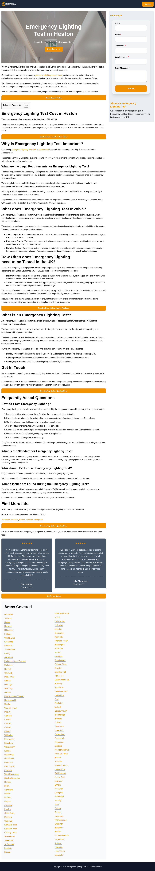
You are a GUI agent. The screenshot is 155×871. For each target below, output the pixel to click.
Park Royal (9, 677)
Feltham (7, 634)
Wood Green (60, 660)
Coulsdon (59, 703)
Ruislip (7, 704)
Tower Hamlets (61, 691)
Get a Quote (52, 49)
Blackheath (59, 738)
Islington (58, 629)
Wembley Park (10, 708)
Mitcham (8, 817)
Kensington (9, 739)
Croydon (58, 668)
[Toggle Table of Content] (25, 106)
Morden (7, 798)
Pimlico (7, 809)
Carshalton (59, 633)
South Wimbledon (12, 778)
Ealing (7, 653)
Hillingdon (38, 520)
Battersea (8, 762)
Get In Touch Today (54, 98)
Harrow (7, 692)
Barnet (57, 652)
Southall (14, 520)
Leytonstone (60, 769)
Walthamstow (60, 773)
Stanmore (8, 790)
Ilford (57, 804)
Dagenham (59, 839)
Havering (58, 847)
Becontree (59, 828)
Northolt (7, 669)
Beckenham (60, 734)
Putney (7, 712)
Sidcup (58, 808)
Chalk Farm (9, 813)
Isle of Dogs (60, 715)
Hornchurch (60, 851)
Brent (6, 786)
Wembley (8, 688)
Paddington (9, 766)
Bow (56, 699)
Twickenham (9, 650)
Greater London (61, 765)
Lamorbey (59, 816)
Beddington (60, 645)
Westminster (9, 836)
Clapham (8, 821)
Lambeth (8, 848)
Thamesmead (60, 820)
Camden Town (10, 825)
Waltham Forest (61, 754)
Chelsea (8, 770)
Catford (58, 723)
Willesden (8, 735)
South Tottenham (62, 680)
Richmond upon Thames (15, 661)
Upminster (59, 855)
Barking (58, 800)
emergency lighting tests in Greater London (30, 150)
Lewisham (59, 726)
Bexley (58, 832)
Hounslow (5, 520)
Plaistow (58, 761)
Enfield (58, 758)
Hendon (7, 782)
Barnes (7, 681)
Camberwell (60, 621)
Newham (58, 781)
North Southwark (62, 614)
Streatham (8, 840)
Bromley (58, 719)
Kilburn (7, 751)
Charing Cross (10, 833)
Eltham (58, 785)
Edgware (8, 805)
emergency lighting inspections (48, 75)
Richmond (8, 665)
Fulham (7, 724)
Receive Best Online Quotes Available (53, 308)
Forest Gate (60, 777)
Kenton (7, 720)
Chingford (59, 793)
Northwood (9, 759)
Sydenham (59, 688)
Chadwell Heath (62, 835)
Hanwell (29, 520)
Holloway (59, 625)
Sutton (57, 617)
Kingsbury (8, 743)
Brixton (7, 852)
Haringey (58, 656)
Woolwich (59, 789)
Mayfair (7, 801)
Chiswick (8, 673)
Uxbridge (8, 685)
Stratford (58, 746)
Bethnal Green (61, 664)
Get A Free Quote (54, 596)
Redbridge (59, 797)
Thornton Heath (61, 641)
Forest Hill (59, 676)
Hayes (22, 520)
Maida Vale (9, 755)
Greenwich (59, 730)
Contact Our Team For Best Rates (53, 137)
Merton (7, 794)
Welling (58, 812)
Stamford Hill (60, 672)
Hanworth (8, 657)
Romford (58, 843)
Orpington (59, 824)
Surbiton (8, 716)
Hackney (58, 684)
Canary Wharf (60, 711)
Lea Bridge (59, 695)
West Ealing (9, 638)
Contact (148, 4)
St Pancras (9, 844)
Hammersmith (10, 700)
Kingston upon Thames (14, 696)
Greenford (8, 642)
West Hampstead (11, 774)
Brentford (8, 646)
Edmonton (59, 742)
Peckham (59, 649)
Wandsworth (9, 747)
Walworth (59, 637)
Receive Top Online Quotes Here (53, 391)
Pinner (7, 731)
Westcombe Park (62, 750)
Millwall (58, 707)
